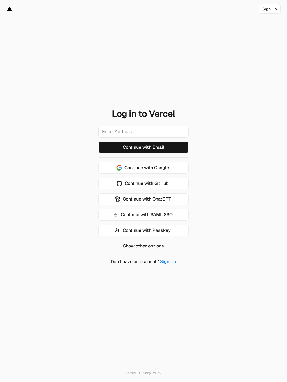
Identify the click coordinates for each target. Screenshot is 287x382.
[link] (269, 8)
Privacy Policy (150, 373)
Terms (131, 373)
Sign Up (168, 262)
